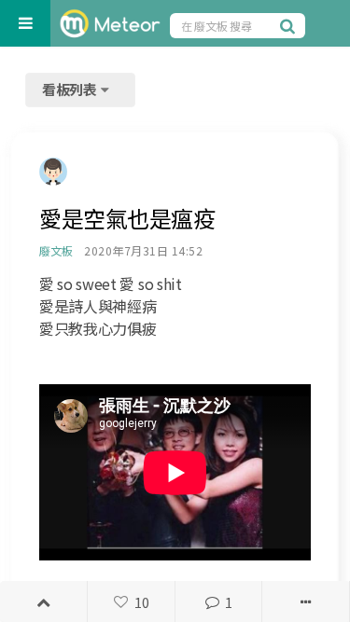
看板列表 (71, 89)
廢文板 (55, 250)
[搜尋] (290, 25)
